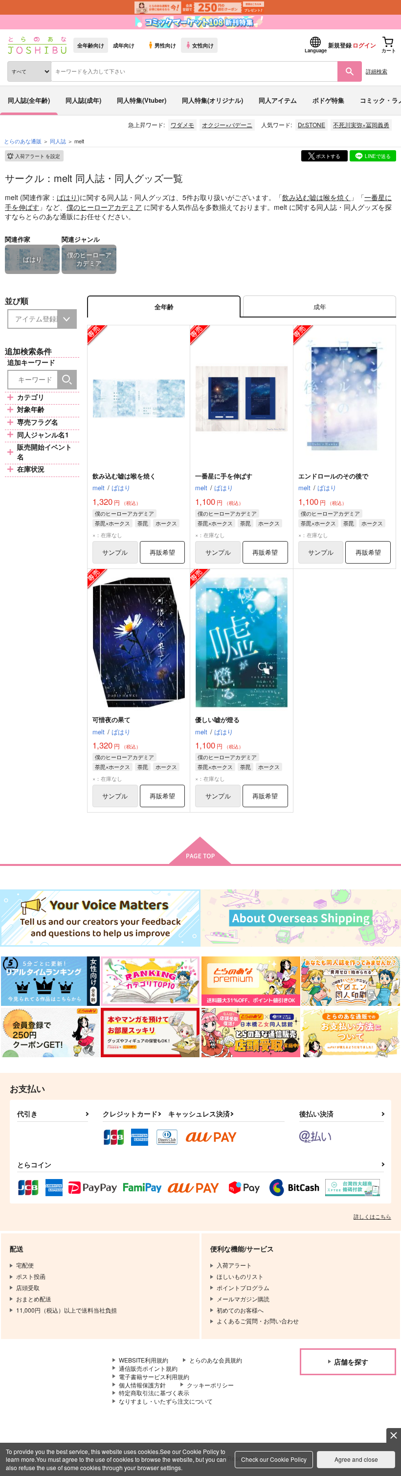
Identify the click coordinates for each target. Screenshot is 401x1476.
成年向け (123, 45)
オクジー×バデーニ (227, 124)
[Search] (67, 379)
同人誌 (58, 141)
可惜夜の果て (111, 719)
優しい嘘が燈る (217, 719)
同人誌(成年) (83, 100)
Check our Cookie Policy (274, 1459)
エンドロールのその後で (333, 475)
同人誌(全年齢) (29, 100)
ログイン (364, 45)
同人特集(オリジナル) (212, 100)
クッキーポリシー (210, 1385)
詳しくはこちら (372, 1216)
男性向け (165, 45)
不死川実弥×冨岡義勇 (361, 124)
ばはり (67, 197)
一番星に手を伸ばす (223, 475)
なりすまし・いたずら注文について (166, 1401)
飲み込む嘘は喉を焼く (316, 197)
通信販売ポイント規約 (148, 1368)
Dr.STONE (311, 124)
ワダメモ (182, 124)
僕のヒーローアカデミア (104, 207)
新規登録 (340, 45)
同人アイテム (278, 100)
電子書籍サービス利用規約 (154, 1376)
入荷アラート (37, 156)
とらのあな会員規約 (215, 1360)
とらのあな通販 (23, 141)
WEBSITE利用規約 (143, 1360)
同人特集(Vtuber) (141, 100)
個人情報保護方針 (142, 1385)
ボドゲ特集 (328, 100)
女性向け (203, 45)
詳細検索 (376, 71)
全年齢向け (90, 45)
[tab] (319, 306)
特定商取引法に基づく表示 (154, 1392)
